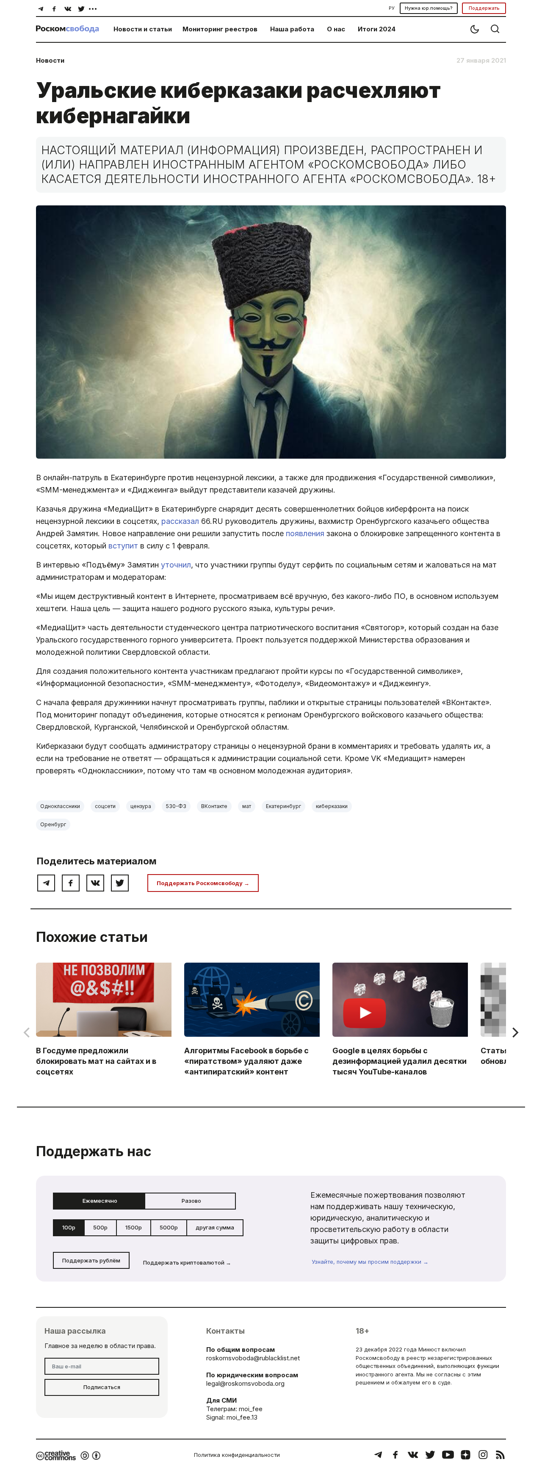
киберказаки (332, 806)
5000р (169, 1227)
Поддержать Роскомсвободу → (203, 883)
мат (246, 806)
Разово (191, 1200)
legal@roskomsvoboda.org (245, 1383)
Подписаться (101, 1387)
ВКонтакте (214, 806)
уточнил (176, 564)
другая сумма (215, 1227)
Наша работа (292, 29)
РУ (392, 8)
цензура (140, 806)
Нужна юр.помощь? (429, 8)
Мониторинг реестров (220, 29)
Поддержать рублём (91, 1260)
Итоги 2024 (376, 29)
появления (305, 533)
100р (68, 1227)
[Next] (514, 1032)
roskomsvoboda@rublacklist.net (253, 1358)
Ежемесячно (100, 1200)
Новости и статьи (142, 29)
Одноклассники (60, 806)
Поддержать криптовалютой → (187, 1262)
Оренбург (53, 824)
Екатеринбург (283, 806)
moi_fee (251, 1409)
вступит (123, 545)
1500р (133, 1227)
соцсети (105, 806)
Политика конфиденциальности (237, 1454)
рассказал (180, 521)
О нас (336, 29)
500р (100, 1227)
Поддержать (484, 8)
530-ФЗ (176, 806)
